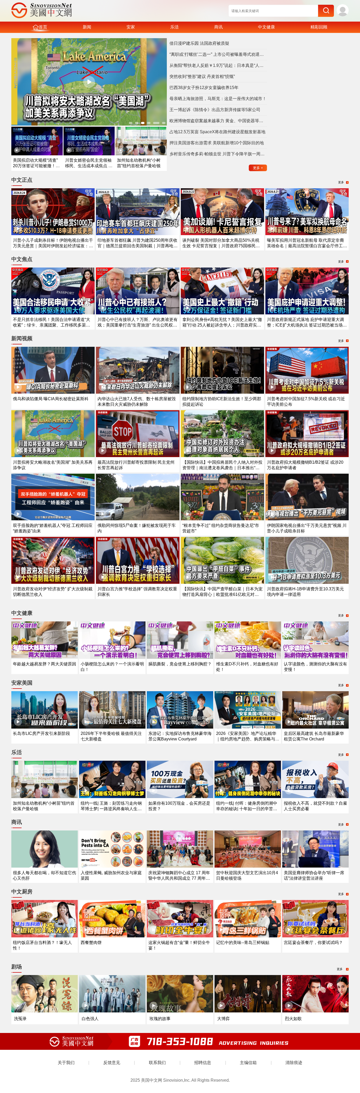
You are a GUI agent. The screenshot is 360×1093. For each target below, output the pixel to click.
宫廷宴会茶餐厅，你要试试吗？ (313, 942)
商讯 (218, 27)
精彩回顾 (318, 27)
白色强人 (90, 1018)
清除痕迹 (293, 1062)
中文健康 (266, 27)
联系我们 (157, 1062)
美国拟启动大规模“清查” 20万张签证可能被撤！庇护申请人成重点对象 (36, 166)
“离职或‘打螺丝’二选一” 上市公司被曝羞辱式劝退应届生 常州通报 (218, 54)
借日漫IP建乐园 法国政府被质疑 (199, 43)
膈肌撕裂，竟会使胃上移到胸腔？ (180, 664)
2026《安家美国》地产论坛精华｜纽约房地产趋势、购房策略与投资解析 (247, 739)
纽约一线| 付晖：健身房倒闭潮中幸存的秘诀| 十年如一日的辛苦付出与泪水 (246, 809)
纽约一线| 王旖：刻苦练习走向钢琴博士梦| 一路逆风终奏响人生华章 (111, 809)
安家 (131, 27)
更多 (258, 168)
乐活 (174, 27)
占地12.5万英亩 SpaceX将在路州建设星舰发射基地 (217, 132)
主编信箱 (248, 1062)
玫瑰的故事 (160, 1018)
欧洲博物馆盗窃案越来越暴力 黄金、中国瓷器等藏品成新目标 (218, 120)
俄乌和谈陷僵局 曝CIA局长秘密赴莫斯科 (51, 399)
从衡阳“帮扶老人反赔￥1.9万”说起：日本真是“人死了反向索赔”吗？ (218, 65)
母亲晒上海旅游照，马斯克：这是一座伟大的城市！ (217, 98)
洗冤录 (20, 1018)
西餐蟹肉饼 (91, 942)
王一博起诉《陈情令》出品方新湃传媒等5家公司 (214, 109)
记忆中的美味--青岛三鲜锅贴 (242, 942)
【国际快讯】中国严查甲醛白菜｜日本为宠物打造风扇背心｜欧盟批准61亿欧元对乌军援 (222, 594)
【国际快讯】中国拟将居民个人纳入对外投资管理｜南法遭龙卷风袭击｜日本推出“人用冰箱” (222, 468)
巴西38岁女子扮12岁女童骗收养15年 (204, 87)
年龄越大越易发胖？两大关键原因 (44, 664)
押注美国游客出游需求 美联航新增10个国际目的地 (216, 143)
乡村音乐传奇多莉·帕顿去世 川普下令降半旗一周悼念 (218, 154)
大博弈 (223, 1018)
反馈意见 (111, 1062)
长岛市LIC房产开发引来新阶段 (41, 733)
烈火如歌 (293, 1018)
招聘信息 (202, 1062)
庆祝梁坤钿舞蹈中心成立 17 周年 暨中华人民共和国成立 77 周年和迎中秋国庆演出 (179, 878)
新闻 (87, 27)
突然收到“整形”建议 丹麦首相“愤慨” (202, 76)
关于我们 (66, 1062)
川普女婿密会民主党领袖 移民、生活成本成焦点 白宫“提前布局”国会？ (89, 166)
